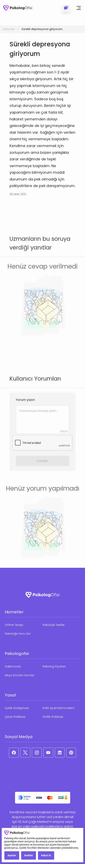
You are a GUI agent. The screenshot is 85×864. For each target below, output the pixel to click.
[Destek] (66, 8)
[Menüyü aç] (79, 8)
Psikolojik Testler (53, 625)
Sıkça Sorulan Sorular (19, 675)
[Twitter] (25, 753)
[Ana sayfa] (17, 8)
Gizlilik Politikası (52, 717)
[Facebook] (14, 753)
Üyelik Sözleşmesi (17, 708)
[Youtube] (48, 753)
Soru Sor (9, 29)
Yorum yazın (25, 399)
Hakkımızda (13, 666)
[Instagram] (37, 753)
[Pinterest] (71, 753)
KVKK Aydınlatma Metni (58, 708)
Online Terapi (14, 625)
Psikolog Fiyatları (54, 666)
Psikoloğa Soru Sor (18, 634)
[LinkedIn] (60, 753)
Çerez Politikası (15, 717)
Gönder (42, 461)
